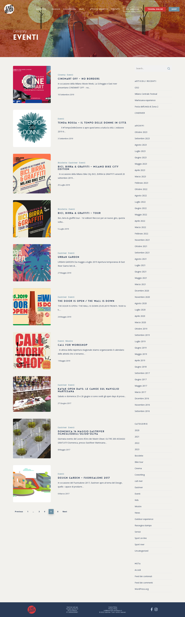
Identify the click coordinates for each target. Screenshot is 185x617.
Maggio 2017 (141, 385)
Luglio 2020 (140, 309)
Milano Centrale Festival (146, 94)
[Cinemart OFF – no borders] (32, 84)
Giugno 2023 (141, 157)
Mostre (69, 341)
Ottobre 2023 (141, 132)
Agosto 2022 (141, 195)
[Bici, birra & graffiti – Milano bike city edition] (32, 173)
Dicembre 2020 (142, 290)
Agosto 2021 (141, 259)
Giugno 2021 (141, 271)
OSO (137, 87)
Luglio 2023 (140, 151)
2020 (137, 430)
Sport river (139, 544)
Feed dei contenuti (143, 576)
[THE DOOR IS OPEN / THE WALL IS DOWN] (32, 306)
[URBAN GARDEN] (32, 262)
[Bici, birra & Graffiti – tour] (32, 218)
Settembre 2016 (142, 411)
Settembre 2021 (142, 252)
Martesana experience (145, 100)
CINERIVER (140, 113)
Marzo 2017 (140, 392)
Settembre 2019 (142, 335)
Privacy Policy (112, 609)
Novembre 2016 (142, 404)
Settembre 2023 (142, 138)
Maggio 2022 (141, 214)
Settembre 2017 (142, 373)
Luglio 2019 (140, 341)
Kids (137, 500)
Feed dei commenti (144, 582)
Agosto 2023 (141, 144)
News (137, 512)
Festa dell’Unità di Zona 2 (146, 106)
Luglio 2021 (140, 265)
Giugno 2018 (141, 366)
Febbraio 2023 (141, 182)
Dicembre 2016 (142, 398)
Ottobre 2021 (141, 246)
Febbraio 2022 (141, 233)
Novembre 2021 (142, 240)
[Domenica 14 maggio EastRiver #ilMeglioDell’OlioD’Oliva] (32, 438)
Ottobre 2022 (141, 189)
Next (65, 511)
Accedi (138, 570)
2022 (137, 443)
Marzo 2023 (140, 176)
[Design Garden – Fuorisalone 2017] (32, 483)
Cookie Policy (112, 607)
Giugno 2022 (141, 208)
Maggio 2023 (141, 163)
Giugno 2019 (141, 347)
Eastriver (73, 162)
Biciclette (62, 162)
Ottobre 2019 (141, 328)
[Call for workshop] (32, 350)
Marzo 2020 (140, 322)
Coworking (140, 474)
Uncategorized (141, 550)
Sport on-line (141, 538)
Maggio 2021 (141, 278)
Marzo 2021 (140, 284)
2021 (137, 436)
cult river (139, 481)
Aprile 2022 (140, 221)
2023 (137, 449)
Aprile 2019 (140, 360)
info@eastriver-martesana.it (113, 611)
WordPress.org (142, 589)
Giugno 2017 (141, 379)
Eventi (70, 74)
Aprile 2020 (140, 316)
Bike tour (139, 462)
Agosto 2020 (141, 303)
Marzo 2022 (140, 227)
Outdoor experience (144, 519)
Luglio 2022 (140, 201)
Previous (19, 511)
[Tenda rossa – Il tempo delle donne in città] (32, 128)
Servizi (138, 531)
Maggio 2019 (141, 354)
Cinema (61, 74)
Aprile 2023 (140, 170)
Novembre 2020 (142, 297)
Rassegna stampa (143, 525)
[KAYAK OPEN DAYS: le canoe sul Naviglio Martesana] (32, 394)
